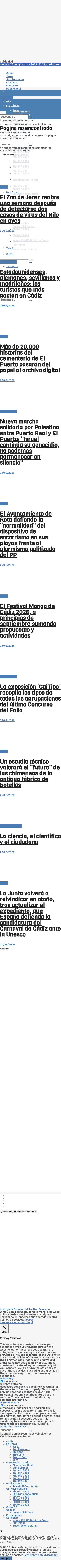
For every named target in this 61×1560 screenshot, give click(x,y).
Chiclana (18, 1452)
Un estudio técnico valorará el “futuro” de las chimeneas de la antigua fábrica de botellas (30, 773)
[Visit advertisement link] (8, 102)
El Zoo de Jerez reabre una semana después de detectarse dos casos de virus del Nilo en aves (30, 209)
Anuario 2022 (21, 1478)
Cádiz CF (11, 1507)
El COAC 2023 (21, 1502)
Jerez (16, 1447)
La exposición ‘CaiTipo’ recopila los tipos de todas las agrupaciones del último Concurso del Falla (30, 698)
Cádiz (9, 1441)
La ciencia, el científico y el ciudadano (30, 839)
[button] (18, 1211)
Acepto (5, 1558)
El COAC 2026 (21, 189)
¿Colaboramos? (15, 1206)
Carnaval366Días (16, 1489)
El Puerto (18, 1454)
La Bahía (11, 1444)
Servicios (12, 1518)
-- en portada (8, 262)
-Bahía (4, 187)
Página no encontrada (21, 120)
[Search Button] (30, 300)
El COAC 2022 (21, 1504)
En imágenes (14, 1515)
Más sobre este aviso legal (41, 1555)
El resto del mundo (17, 1462)
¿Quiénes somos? (17, 1195)
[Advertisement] (30, 30)
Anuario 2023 (21, 1476)
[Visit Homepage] (30, 84)
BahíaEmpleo (21, 1468)
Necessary (10, 1381)
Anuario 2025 (21, 152)
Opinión (10, 1510)
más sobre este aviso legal (16, 1322)
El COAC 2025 (21, 223)
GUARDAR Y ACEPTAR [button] (13, 1426)
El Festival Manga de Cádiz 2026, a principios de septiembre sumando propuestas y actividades (28, 621)
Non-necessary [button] (9, 1402)
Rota (15, 1460)
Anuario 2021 (21, 1481)
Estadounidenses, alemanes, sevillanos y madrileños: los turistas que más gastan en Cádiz (30, 284)
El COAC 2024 (21, 229)
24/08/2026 (7, 944)
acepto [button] (29, 1319)
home (3, 120)
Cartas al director (24, 226)
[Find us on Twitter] (1, 1531)
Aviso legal (12, 1203)
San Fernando (21, 1449)
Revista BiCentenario (25, 1486)
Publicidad (12, 1201)
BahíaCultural (12, 192)
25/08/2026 (7, 231)
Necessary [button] (6, 1378)
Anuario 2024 (21, 157)
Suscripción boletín (25, 1526)
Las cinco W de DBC (18, 1198)
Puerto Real (20, 1457)
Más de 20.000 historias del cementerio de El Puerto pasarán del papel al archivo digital (30, 358)
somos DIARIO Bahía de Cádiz (30, 1520)
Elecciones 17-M (23, 1465)
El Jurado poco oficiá (25, 1494)
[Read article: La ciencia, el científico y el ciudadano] (30, 810)
